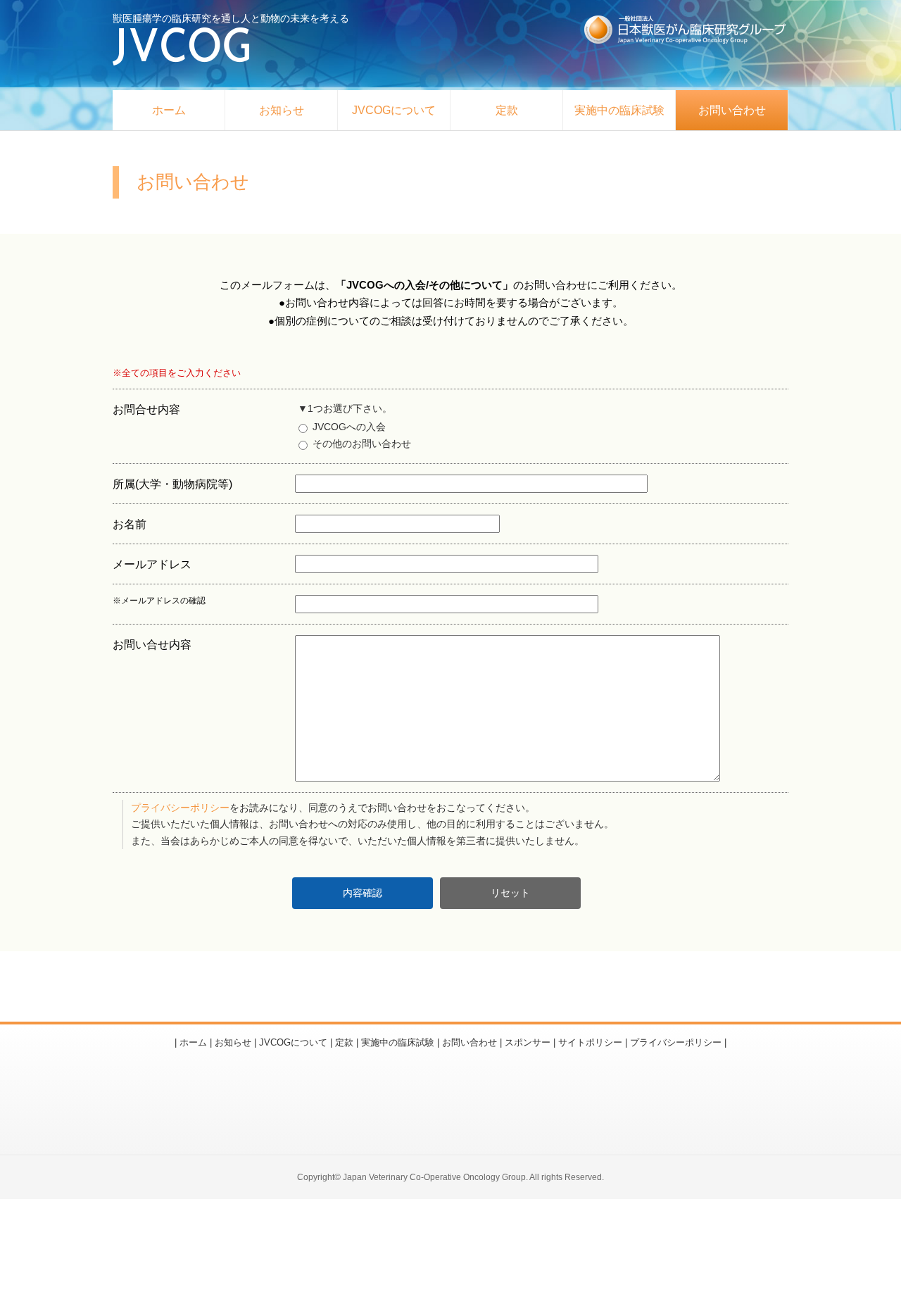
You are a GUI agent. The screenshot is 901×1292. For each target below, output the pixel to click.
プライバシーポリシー (180, 808)
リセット (510, 892)
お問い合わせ (732, 110)
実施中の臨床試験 (619, 110)
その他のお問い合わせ (360, 443)
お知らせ (281, 110)
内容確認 (362, 892)
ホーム (169, 110)
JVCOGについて (394, 110)
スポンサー (527, 1042)
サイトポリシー (590, 1042)
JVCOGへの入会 (348, 426)
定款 (507, 110)
